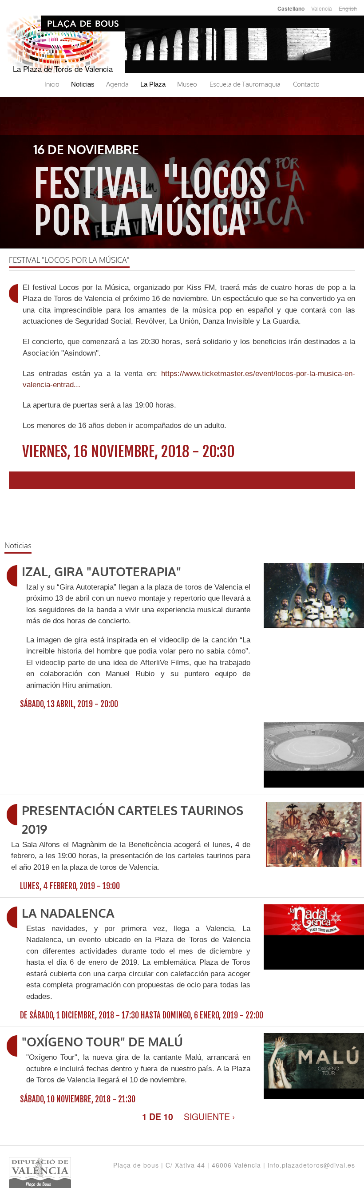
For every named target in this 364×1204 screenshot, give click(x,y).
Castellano (291, 8)
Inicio (51, 84)
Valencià (321, 8)
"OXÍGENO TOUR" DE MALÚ (102, 1042)
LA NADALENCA (68, 913)
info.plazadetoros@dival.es (311, 1164)
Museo (187, 84)
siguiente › (209, 1116)
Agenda (117, 84)
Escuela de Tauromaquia (245, 84)
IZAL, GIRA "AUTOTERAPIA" (101, 572)
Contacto (306, 84)
